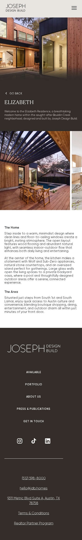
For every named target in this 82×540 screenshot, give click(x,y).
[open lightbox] (35, 170)
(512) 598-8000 (34, 478)
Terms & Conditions (33, 513)
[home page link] (15, 8)
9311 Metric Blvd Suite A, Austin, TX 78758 (33, 501)
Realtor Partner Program (33, 523)
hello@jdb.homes (34, 488)
